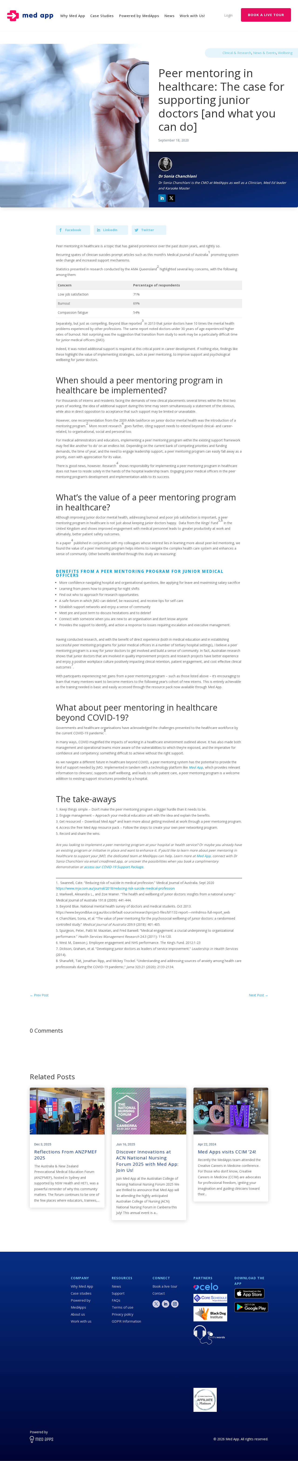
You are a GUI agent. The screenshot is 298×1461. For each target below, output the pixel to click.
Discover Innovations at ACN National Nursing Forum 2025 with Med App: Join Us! (147, 1161)
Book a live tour (164, 1286)
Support (118, 1293)
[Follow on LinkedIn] (162, 198)
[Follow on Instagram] (175, 1304)
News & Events (264, 53)
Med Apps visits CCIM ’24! (227, 1152)
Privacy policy (122, 1314)
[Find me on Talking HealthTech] (205, 1381)
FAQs (116, 1300)
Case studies (81, 1293)
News (116, 1286)
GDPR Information (126, 1321)
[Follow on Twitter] (156, 1304)
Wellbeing (285, 53)
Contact (158, 1293)
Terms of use (122, 1307)
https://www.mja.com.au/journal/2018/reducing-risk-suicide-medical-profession (115, 888)
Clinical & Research (237, 53)
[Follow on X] (171, 198)
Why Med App (82, 1286)
